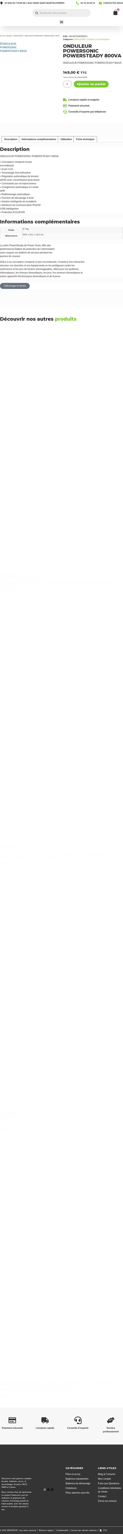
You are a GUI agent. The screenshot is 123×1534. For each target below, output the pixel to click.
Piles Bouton (26, 849)
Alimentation (25, 577)
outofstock (38, 577)
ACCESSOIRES (9, 577)
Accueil (2, 36)
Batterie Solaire (67, 1383)
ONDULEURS (18, 36)
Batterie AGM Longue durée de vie (18, 1383)
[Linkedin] (52, 1489)
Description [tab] (10, 139)
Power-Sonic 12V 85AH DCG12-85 (37, 1389)
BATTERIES (83, 1383)
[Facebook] (48, 1489)
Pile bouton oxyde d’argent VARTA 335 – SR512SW (55, 855)
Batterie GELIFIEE (47, 1383)
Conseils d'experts (77, 1428)
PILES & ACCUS (9, 849)
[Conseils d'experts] (78, 1420)
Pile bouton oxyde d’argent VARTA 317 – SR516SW (55, 1122)
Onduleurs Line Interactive (98, 39)
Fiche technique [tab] (85, 139)
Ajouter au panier (91, 84)
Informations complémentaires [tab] (39, 139)
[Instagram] (45, 1489)
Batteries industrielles (102, 1383)
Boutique (9, 36)
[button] (61, 21)
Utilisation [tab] (66, 139)
